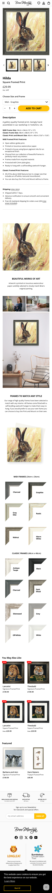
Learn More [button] (9, 881)
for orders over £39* (10, 801)
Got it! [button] (17, 888)
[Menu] (3, 3)
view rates (15, 189)
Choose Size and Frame (14, 96)
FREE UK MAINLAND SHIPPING (10, 799)
